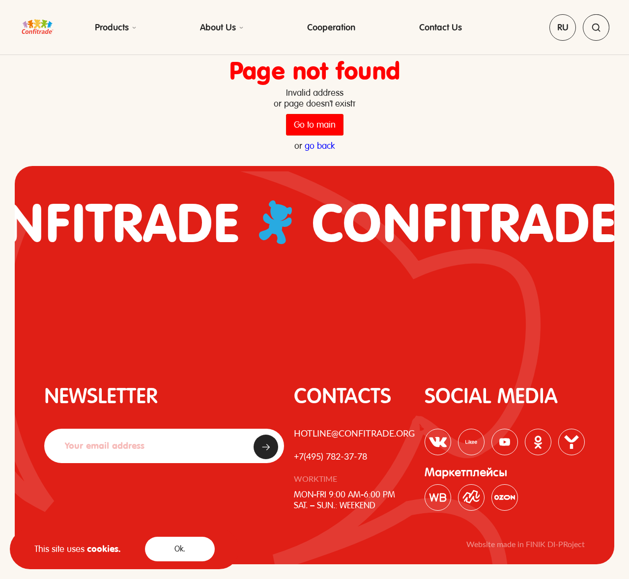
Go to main (315, 124)
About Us (218, 27)
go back (320, 145)
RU (563, 27)
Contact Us (440, 27)
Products (112, 27)
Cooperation (331, 27)
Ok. (179, 548)
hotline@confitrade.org (354, 434)
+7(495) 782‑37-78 (330, 457)
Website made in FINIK (506, 545)
